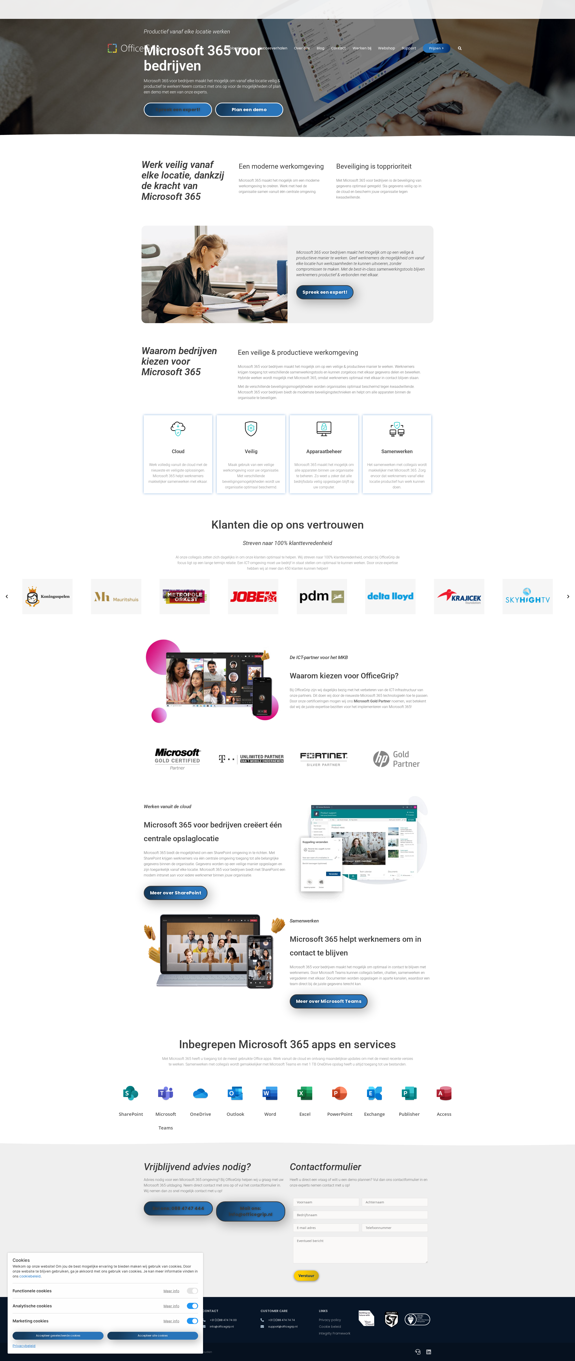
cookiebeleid (30, 1276)
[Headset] (417, 1351)
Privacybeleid (24, 1346)
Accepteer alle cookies (152, 1335)
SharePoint (131, 1114)
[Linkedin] (428, 1351)
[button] (6, 596)
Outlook (235, 1114)
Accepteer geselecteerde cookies (58, 1335)
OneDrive (200, 1114)
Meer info (171, 1291)
